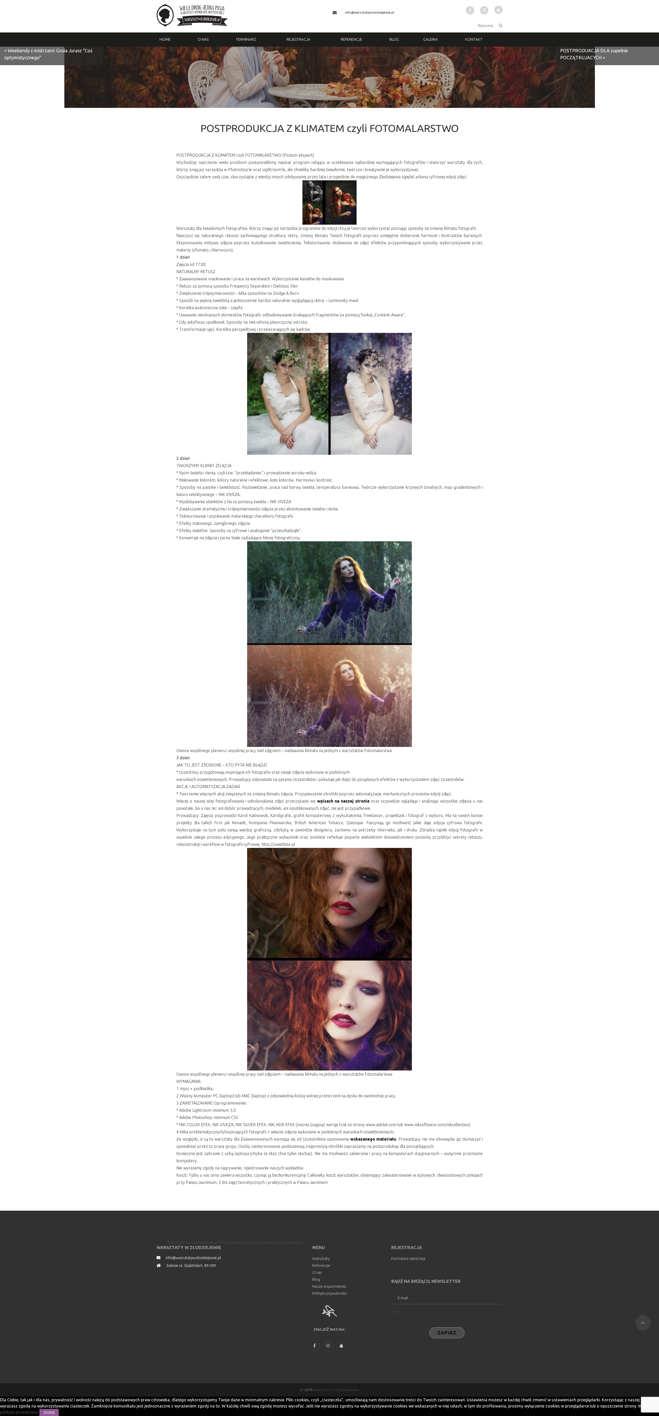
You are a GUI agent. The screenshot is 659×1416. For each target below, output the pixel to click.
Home (165, 39)
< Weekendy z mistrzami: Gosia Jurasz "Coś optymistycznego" (48, 54)
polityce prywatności (19, 1412)
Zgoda (49, 1412)
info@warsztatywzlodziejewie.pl (369, 12)
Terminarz (246, 39)
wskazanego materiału (373, 1139)
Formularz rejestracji (408, 1258)
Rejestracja (298, 39)
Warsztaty (321, 1258)
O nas (203, 39)
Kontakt (473, 39)
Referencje (351, 39)
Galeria (430, 39)
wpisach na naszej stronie (343, 801)
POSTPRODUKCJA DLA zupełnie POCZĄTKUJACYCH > (594, 54)
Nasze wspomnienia (329, 1286)
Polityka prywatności (329, 1293)
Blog (394, 39)
